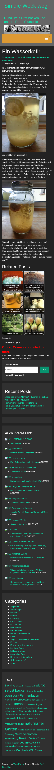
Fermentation (29, 695)
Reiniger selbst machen (21, 657)
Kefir (23, 708)
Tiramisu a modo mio (19, 503)
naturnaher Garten (18, 654)
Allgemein (14, 606)
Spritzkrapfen (16, 443)
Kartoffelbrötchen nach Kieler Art (24, 462)
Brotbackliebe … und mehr (24, 467)
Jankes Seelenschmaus (23, 541)
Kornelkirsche (32, 708)
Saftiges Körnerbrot (19, 524)
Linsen (24, 715)
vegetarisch (34, 742)
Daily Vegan (17, 578)
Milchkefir (20, 718)
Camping (14, 618)
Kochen (13, 642)
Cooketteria (17, 477)
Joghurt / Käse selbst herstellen (24, 639)
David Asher (38, 691)
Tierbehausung (11, 738)
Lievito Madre (13, 714)
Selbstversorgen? (12, 342)
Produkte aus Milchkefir (26, 730)
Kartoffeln (17, 708)
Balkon (13, 615)
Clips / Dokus (16, 621)
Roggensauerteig (42, 730)
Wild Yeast (35, 750)
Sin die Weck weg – (25, 9)
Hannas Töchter (19, 520)
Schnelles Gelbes (18, 472)
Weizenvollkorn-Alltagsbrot (22, 453)
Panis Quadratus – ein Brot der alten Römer (24, 406)
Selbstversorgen (26, 734)
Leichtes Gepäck (18, 648)
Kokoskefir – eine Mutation (17, 400)
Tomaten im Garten (12, 743)
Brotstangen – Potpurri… (16, 408)
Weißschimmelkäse (25, 746)
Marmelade (9, 719)
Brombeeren (29, 686)
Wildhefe (22, 750)
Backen (13, 612)
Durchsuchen (11, 364)
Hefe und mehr (18, 458)
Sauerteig (9, 734)
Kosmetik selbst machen (21, 645)
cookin (15, 529)
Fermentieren (16, 630)
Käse (21, 711)
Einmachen (15, 627)
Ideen (12, 636)
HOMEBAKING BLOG (22, 439)
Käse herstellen (31, 711)
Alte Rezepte (16, 609)
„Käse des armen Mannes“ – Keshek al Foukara (26, 397)
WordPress (18, 764)
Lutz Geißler (34, 714)
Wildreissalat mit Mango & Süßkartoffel (27, 558)
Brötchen (30, 691)
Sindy (28, 57)
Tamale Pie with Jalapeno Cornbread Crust (29, 512)
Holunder (31, 704)
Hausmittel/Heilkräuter (20, 633)
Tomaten (42, 738)
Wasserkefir (11, 746)
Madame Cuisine (19, 554)
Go (44, 369)
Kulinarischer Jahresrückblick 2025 (25, 481)
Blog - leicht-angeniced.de (23, 486)
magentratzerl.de (19, 498)
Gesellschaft (28, 699)
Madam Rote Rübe (20, 566)
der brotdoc (17, 448)
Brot (36, 686)
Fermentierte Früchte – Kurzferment (21, 403)
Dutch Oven (15, 624)
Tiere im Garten (28, 738)
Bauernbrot (21, 686)
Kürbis (40, 711)
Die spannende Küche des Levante (25, 490)
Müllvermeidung (17, 651)
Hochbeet (20, 704)
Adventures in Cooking (22, 508)
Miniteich (31, 718)
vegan (13, 663)
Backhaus (11, 685)
